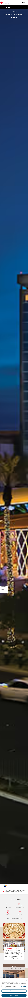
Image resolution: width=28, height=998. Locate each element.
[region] (14, 988)
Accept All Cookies (14, 995)
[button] (25, 7)
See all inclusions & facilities (14, 918)
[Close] (26, 980)
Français (24, 2)
